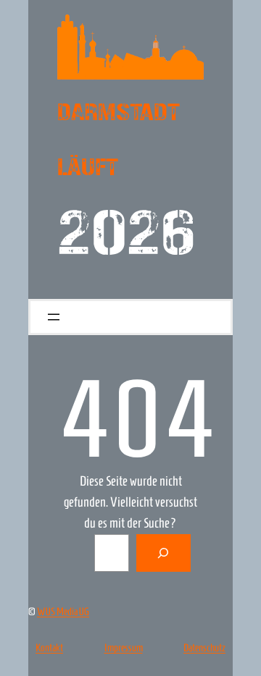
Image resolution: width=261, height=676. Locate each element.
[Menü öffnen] (53, 317)
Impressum (123, 648)
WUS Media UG (63, 611)
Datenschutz (204, 648)
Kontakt (49, 648)
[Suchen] (163, 553)
